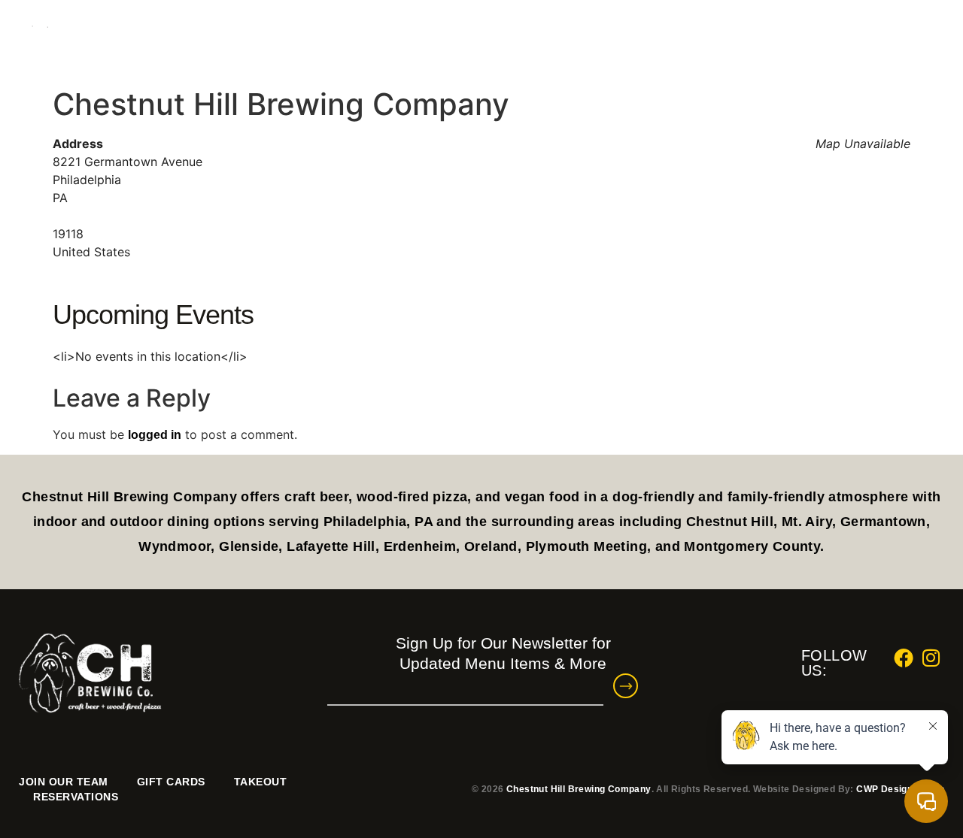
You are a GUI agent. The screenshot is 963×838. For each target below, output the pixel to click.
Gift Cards (171, 782)
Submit (634, 686)
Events (642, 37)
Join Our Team (63, 782)
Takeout (260, 782)
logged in (154, 434)
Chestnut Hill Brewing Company (579, 789)
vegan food (544, 496)
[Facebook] (906, 37)
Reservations (791, 37)
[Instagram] (934, 37)
